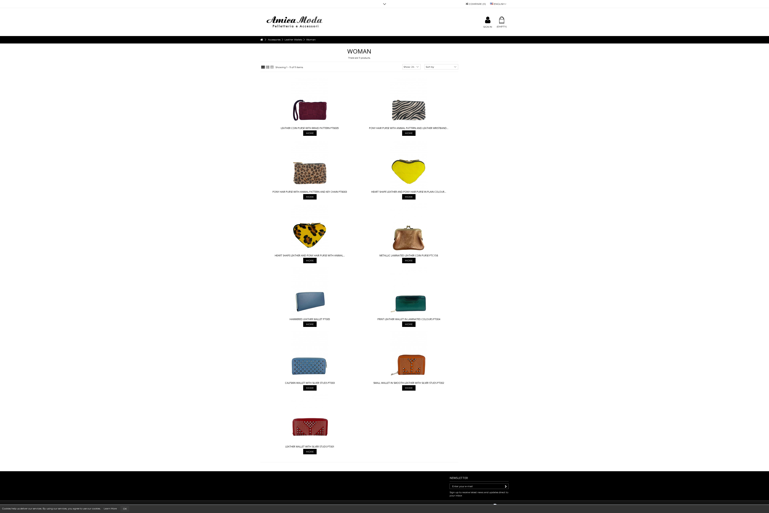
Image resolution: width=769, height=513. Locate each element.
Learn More (110, 508)
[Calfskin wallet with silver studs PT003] (309, 355)
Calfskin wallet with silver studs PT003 (310, 383)
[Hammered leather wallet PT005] (309, 292)
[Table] (272, 67)
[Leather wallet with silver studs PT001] (309, 419)
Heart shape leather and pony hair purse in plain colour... (408, 192)
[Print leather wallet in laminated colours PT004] (408, 292)
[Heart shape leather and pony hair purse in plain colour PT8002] (408, 164)
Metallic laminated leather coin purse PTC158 (408, 255)
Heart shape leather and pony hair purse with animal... (310, 255)
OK (125, 508)
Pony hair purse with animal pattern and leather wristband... (408, 128)
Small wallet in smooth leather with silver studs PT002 (408, 383)
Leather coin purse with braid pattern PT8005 (310, 128)
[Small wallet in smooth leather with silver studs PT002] (408, 355)
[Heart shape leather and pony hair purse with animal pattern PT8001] (309, 228)
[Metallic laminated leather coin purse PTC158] (408, 228)
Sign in (487, 26)
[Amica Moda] (295, 21)
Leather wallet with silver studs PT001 (309, 446)
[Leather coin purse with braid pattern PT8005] (309, 101)
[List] (267, 67)
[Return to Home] (261, 39)
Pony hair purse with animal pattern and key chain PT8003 (310, 192)
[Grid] (263, 67)
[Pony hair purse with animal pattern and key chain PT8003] (309, 164)
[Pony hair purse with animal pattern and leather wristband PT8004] (408, 101)
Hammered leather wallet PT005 (310, 319)
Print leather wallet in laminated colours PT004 (408, 319)
